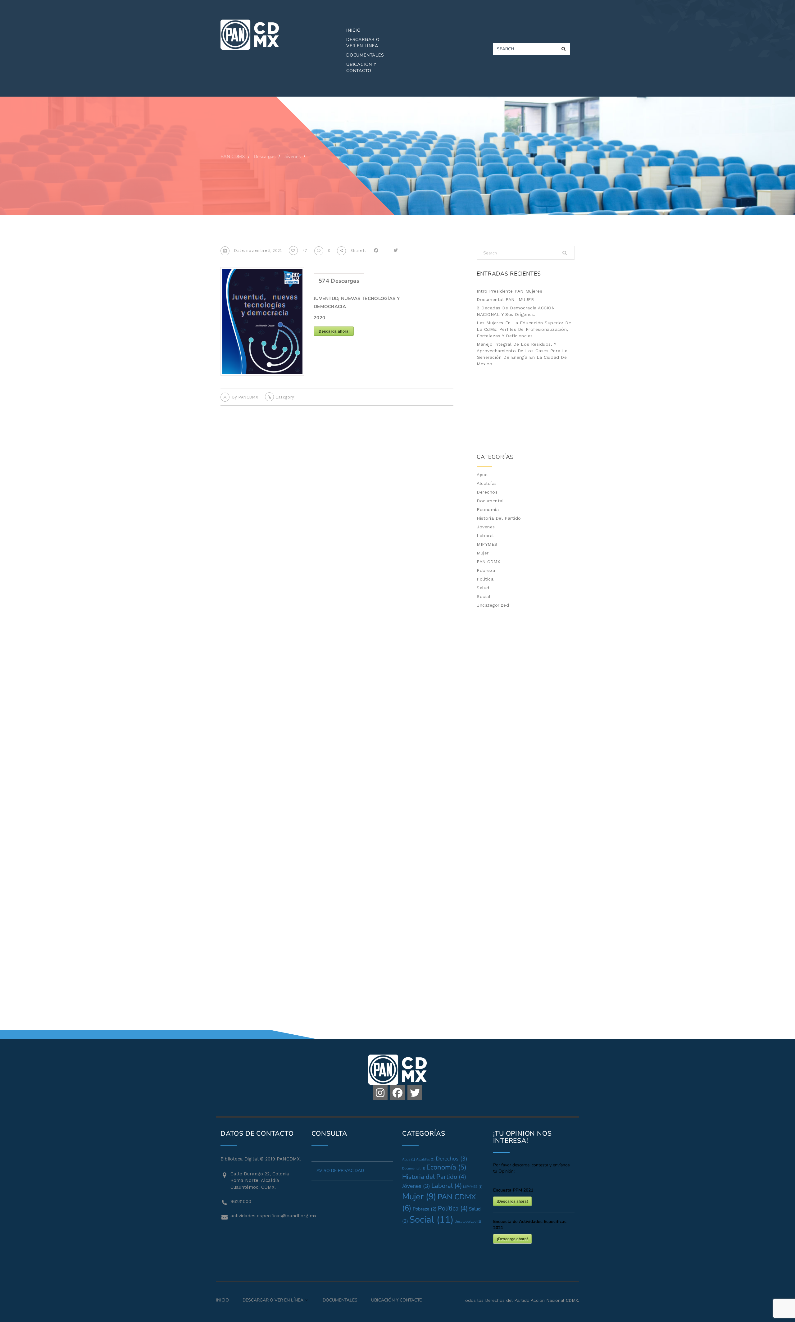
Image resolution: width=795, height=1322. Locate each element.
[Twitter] (414, 1092)
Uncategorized (493, 605)
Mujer (483, 552)
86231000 (240, 1201)
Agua (482, 474)
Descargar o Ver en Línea (363, 43)
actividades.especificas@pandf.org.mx (266, 1216)
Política (485, 579)
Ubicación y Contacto (361, 68)
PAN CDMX (488, 561)
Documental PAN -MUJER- (506, 299)
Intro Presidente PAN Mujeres (509, 291)
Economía (488, 509)
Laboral (485, 535)
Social (483, 596)
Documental (490, 500)
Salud (483, 587)
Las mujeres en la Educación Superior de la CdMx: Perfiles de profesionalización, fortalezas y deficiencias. (524, 329)
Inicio (353, 30)
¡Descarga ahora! (333, 331)
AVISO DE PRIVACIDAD (340, 1171)
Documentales (365, 55)
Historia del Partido (499, 518)
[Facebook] (397, 1092)
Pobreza (486, 570)
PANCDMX (248, 397)
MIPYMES (487, 544)
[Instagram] (380, 1092)
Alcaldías (487, 483)
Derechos (487, 492)
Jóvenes (486, 526)
